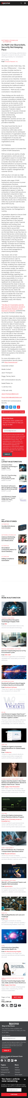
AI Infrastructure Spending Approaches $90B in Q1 (10, 948)
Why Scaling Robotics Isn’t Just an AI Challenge (12, 915)
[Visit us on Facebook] (2, 1005)
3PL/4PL (3, 712)
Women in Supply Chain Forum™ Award (12, 779)
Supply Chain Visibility (7, 847)
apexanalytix (8, 886)
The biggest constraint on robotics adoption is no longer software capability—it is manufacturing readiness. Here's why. (13, 922)
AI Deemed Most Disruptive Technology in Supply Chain (9, 466)
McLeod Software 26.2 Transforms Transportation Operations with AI (12, 850)
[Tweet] (14, 407)
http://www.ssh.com (10, 362)
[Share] (6, 407)
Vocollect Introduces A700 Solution (8, 527)
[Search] (21, 3)
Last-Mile (4, 813)
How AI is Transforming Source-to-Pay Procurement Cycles (8, 477)
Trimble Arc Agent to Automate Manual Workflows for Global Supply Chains (13, 748)
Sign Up (7, 454)
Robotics (4, 913)
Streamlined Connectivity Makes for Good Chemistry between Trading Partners (9, 549)
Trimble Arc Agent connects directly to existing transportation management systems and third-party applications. (12, 756)
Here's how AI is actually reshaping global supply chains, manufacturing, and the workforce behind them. (13, 988)
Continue (14, 1094)
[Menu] (25, 3)
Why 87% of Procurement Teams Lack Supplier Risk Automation (13, 883)
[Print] (2, 407)
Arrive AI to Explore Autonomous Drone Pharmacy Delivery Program (12, 816)
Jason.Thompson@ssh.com (10, 394)
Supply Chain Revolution (12, 786)
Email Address (7, 427)
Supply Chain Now (10, 985)
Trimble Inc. (8, 752)
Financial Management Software (11, 648)
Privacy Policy (17, 451)
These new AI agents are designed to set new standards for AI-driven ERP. (13, 690)
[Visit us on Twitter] (7, 1005)
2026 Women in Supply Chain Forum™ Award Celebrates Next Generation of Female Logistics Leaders (8, 498)
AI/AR (2, 945)
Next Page (17, 997)
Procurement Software (8, 880)
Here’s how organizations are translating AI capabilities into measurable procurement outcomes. (13, 658)
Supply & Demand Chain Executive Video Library (12, 979)
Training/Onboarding (7, 618)
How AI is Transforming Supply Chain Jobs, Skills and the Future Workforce (13, 981)
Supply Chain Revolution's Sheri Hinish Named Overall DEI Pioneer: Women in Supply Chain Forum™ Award (13, 782)
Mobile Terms (6, 451)
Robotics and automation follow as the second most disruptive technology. (12, 626)
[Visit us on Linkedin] (11, 1005)
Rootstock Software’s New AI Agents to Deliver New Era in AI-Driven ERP (9, 487)
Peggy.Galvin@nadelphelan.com (11, 397)
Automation (7, 42)
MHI (6, 624)
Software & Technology (9, 40)
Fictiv (6, 919)
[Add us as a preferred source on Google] (18, 407)
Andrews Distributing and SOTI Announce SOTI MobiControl (8, 538)
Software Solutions (7, 681)
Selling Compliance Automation (7, 559)
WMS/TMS (4, 744)
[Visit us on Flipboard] (15, 1005)
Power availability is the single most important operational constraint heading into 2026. (13, 955)
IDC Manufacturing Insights (13, 951)
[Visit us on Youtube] (19, 1005)
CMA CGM (7, 655)
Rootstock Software (11, 687)
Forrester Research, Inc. (11, 61)
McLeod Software (10, 853)
